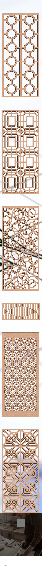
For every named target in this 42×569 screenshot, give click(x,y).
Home (19, 545)
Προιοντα (22, 545)
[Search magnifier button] (39, 565)
